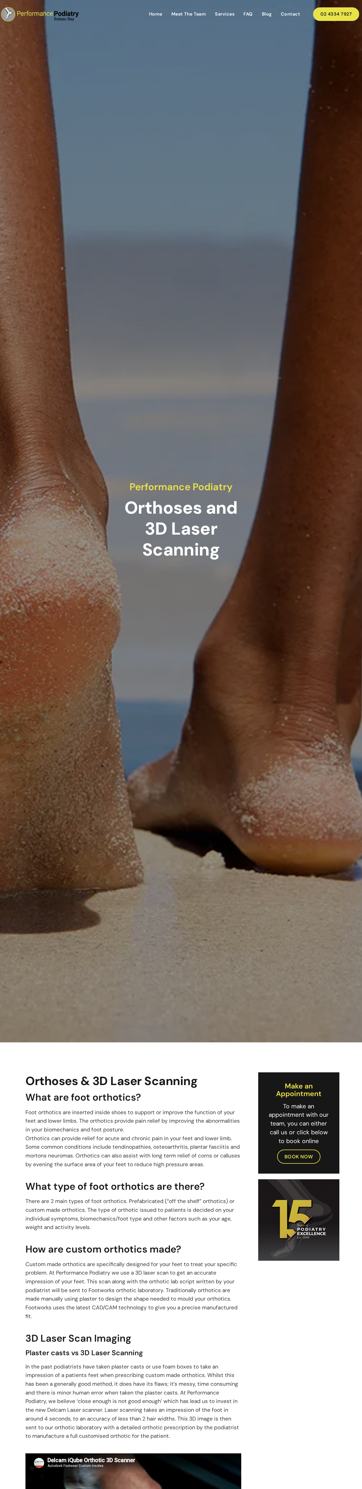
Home (155, 14)
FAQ (248, 14)
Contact (290, 14)
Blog (267, 14)
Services (224, 14)
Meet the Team (188, 14)
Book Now (299, 1157)
